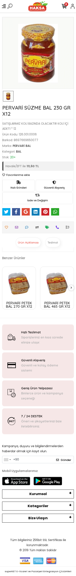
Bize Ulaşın (38, 518)
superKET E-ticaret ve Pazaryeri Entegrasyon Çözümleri (38, 571)
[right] (71, 288)
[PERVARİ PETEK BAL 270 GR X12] (19, 283)
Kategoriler (38, 506)
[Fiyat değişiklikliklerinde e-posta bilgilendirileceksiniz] (48, 227)
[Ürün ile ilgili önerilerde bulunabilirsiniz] (68, 227)
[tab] (28, 242)
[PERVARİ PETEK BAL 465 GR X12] (57, 283)
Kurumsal (38, 493)
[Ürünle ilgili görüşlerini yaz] (27, 227)
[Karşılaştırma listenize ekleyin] (38, 227)
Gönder (66, 460)
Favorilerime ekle (18, 175)
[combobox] (7, 459)
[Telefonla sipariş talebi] (58, 227)
